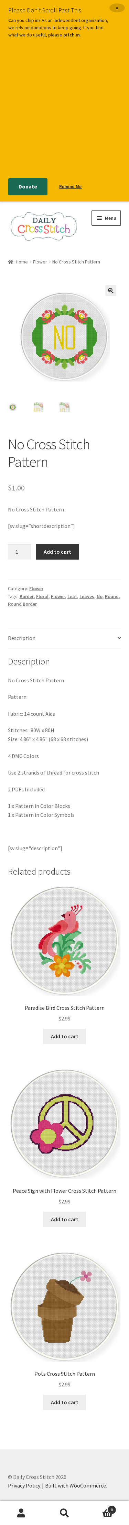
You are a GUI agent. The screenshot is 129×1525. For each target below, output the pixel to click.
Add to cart (57, 551)
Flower (40, 262)
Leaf (72, 596)
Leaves (86, 596)
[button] (110, 290)
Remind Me (70, 187)
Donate (28, 186)
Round (112, 596)
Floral (42, 596)
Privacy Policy (24, 1485)
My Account (21, 1513)
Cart (99, 1507)
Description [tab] (21, 638)
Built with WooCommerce (75, 1485)
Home (22, 262)
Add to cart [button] (64, 1036)
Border (27, 596)
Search (64, 1513)
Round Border (22, 604)
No (100, 596)
